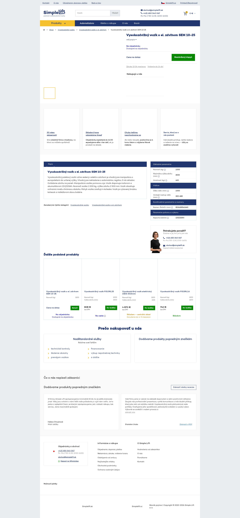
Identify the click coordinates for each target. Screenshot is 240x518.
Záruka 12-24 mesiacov (136, 67)
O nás (56, 3)
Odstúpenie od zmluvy (107, 458)
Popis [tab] (50, 164)
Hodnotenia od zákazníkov (148, 450)
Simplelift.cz (171, 3)
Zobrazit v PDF (186, 424)
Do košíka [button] (111, 308)
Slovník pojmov (155, 505)
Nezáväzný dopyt (183, 57)
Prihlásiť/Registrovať (189, 3)
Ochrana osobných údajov (109, 470)
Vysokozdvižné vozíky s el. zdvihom (92, 30)
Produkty (56, 23)
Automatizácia (87, 23)
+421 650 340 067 (151, 13)
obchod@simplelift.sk (153, 10)
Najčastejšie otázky (106, 462)
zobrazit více (130, 412)
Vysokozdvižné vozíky (66, 30)
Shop (51, 30)
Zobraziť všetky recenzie (183, 387)
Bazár (137, 23)
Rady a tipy (96, 3)
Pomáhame (142, 458)
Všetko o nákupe (108, 23)
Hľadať (115, 13)
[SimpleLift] (54, 13)
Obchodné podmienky (107, 466)
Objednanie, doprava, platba (75, 3)
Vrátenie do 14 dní (155, 67)
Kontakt (45, 3)
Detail (75, 308)
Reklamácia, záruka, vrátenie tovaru (113, 454)
